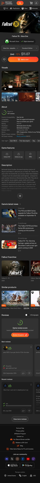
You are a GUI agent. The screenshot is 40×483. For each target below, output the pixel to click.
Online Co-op (32, 132)
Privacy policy (20, 431)
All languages (34, 315)
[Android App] (27, 465)
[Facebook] (23, 459)
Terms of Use (20, 428)
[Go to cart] (31, 3)
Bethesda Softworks (23, 128)
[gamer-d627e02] (5, 386)
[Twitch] (33, 459)
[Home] (7, 3)
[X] (12, 459)
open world (13, 141)
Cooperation (23, 132)
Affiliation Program (20, 433)
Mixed (18, 134)
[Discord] (7, 459)
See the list (20, 117)
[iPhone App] (13, 465)
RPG (18, 132)
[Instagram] (17, 459)
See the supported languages (25, 119)
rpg (34, 141)
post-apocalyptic (25, 141)
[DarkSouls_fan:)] (5, 348)
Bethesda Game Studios (24, 126)
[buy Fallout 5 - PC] (15, 268)
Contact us (20, 436)
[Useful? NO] (29, 373)
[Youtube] (28, 459)
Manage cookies (20, 472)
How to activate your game (25, 121)
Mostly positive (21, 136)
